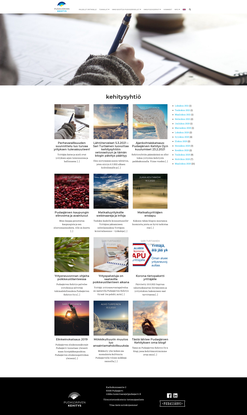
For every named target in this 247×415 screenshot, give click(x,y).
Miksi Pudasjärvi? (151, 9)
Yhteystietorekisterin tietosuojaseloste (123, 399)
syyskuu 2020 (182, 137)
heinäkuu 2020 (182, 145)
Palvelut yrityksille (88, 9)
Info (176, 9)
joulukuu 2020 (182, 123)
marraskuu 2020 (183, 128)
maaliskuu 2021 (183, 114)
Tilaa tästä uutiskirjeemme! (123, 405)
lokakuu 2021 (182, 105)
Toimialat (103, 9)
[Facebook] (169, 395)
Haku (189, 9)
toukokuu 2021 (182, 110)
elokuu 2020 (181, 141)
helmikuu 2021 (182, 119)
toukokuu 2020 (182, 154)
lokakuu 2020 (182, 132)
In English (184, 9)
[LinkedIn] (175, 395)
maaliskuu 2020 (183, 163)
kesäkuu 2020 (182, 150)
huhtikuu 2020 (182, 159)
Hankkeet (168, 9)
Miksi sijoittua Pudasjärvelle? (125, 9)
